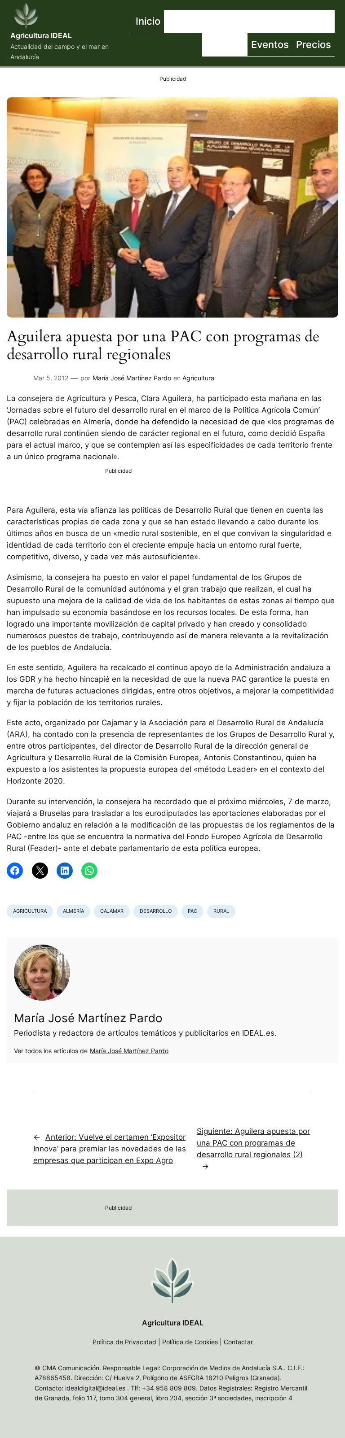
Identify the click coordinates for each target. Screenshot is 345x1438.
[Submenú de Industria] (332, 21)
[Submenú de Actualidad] (226, 21)
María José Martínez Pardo (132, 378)
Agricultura (198, 378)
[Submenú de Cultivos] (277, 21)
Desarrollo (156, 911)
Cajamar (112, 911)
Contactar (238, 1342)
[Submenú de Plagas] (245, 45)
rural (221, 911)
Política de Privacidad (124, 1342)
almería (73, 911)
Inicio (148, 21)
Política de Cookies (190, 1342)
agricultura (30, 911)
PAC (192, 911)
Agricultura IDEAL (41, 35)
